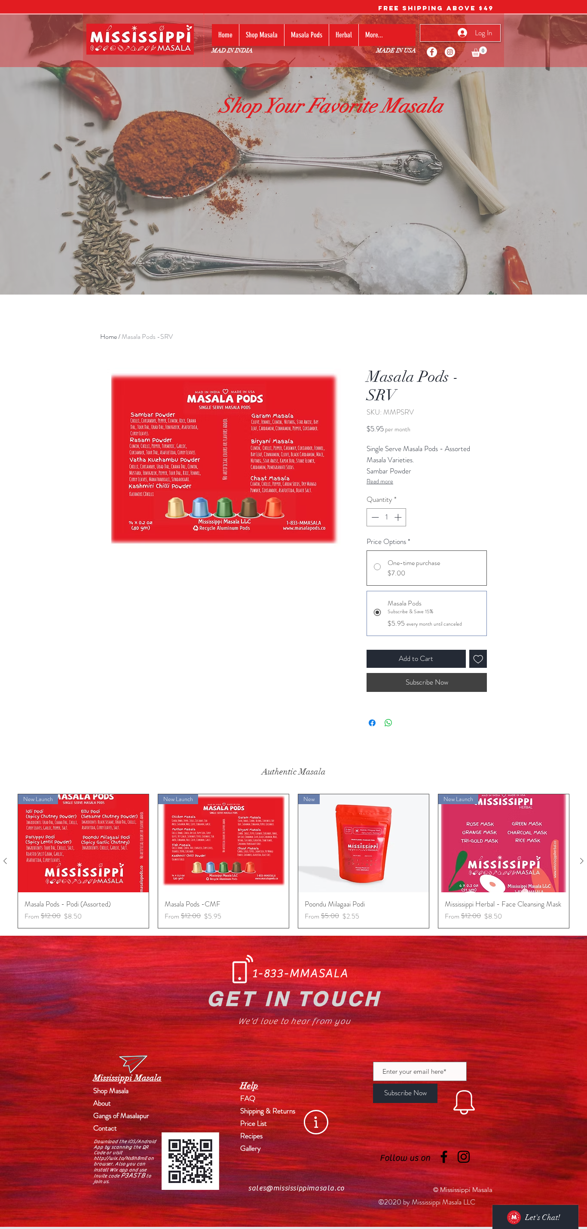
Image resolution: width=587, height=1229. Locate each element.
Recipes (251, 1136)
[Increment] (398, 517)
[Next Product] (582, 861)
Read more (380, 481)
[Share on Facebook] (372, 723)
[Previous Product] (5, 861)
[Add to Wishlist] (478, 659)
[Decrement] (374, 517)
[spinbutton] (386, 517)
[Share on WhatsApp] (388, 723)
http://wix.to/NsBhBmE (120, 1158)
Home (108, 336)
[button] (479, 51)
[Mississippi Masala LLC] (432, 52)
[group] (293, 861)
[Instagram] (450, 52)
